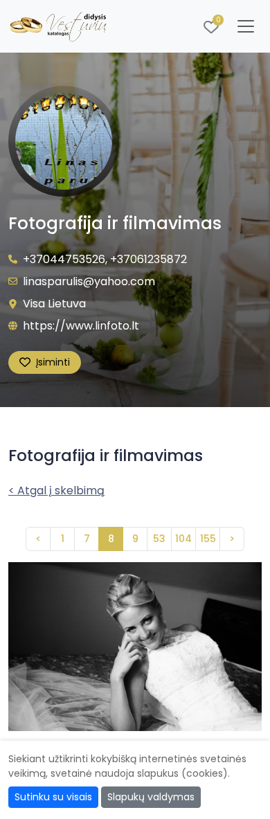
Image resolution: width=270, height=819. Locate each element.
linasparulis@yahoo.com (89, 281)
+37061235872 (148, 259)
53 (159, 539)
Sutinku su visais (53, 797)
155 (208, 539)
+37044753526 (64, 259)
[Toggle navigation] (246, 26)
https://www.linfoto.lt (81, 326)
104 (183, 539)
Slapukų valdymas (151, 797)
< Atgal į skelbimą (56, 490)
